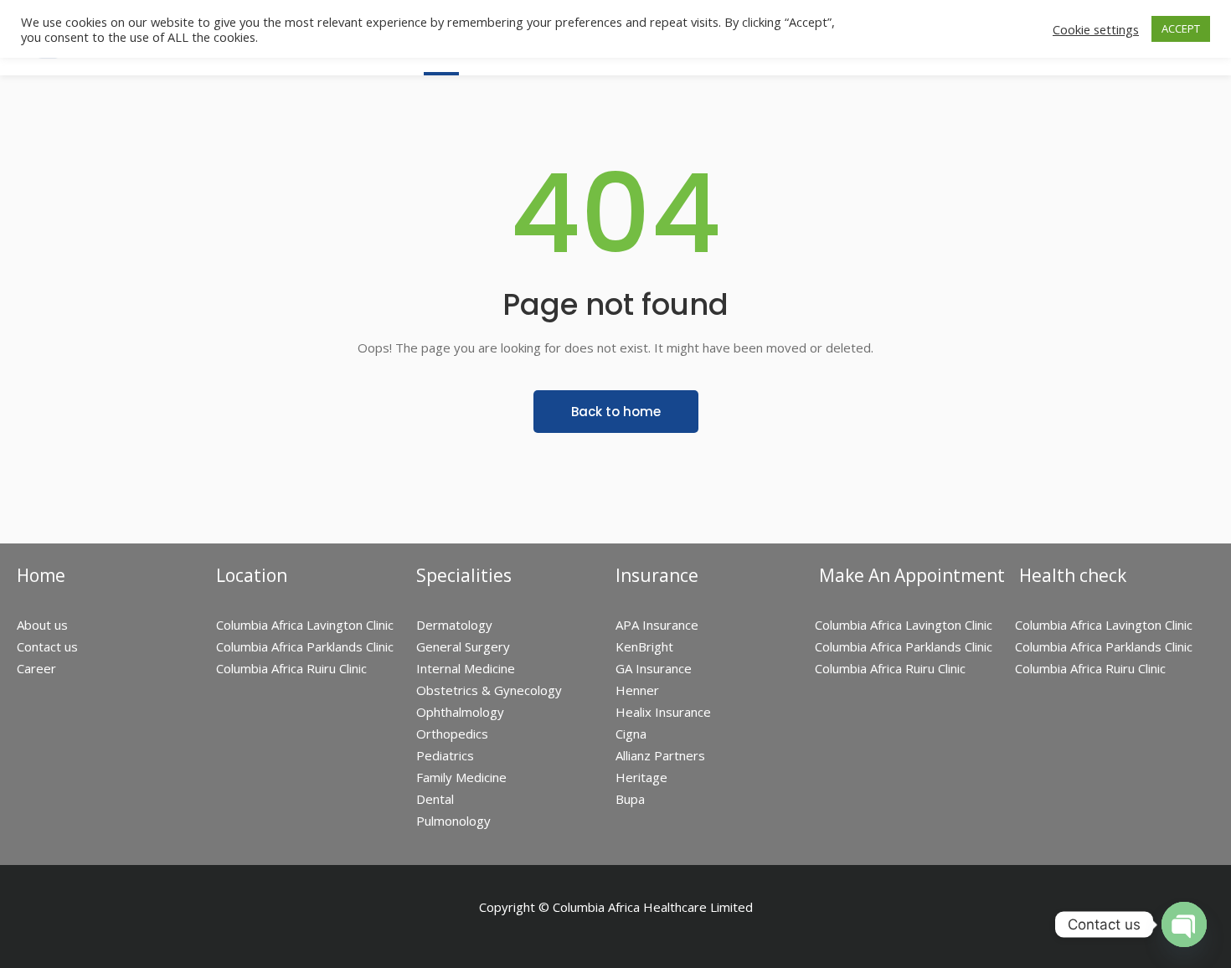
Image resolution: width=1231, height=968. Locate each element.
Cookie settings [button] (1096, 29)
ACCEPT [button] (1180, 28)
